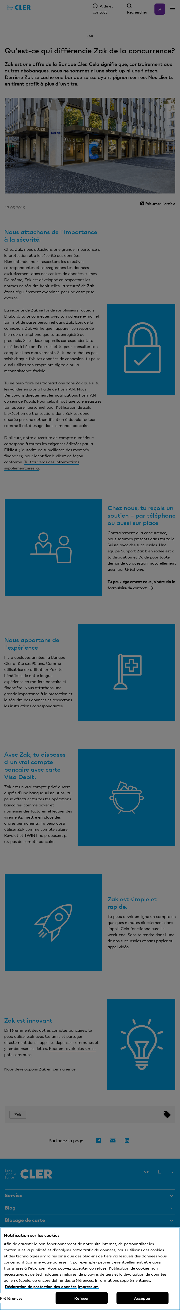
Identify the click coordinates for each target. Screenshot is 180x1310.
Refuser (81, 1298)
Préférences (11, 1298)
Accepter (142, 1298)
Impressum (88, 1286)
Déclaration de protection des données (41, 1286)
